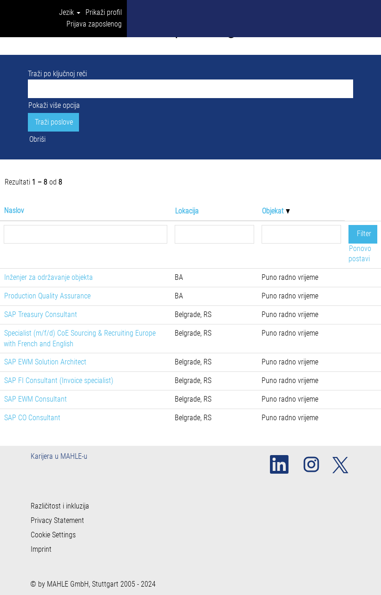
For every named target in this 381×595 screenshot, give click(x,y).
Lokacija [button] (187, 210)
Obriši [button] (37, 139)
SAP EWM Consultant (35, 399)
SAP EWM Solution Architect (45, 361)
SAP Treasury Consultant (40, 314)
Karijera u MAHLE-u (59, 456)
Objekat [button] (274, 210)
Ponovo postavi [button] (359, 254)
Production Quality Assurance (47, 295)
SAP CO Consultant (32, 417)
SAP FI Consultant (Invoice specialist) (58, 380)
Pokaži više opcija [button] (54, 105)
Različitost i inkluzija (60, 506)
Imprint (41, 549)
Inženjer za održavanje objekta (48, 277)
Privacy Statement (57, 520)
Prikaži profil (103, 12)
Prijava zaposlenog (94, 24)
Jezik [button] (67, 12)
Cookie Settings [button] (53, 535)
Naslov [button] (14, 210)
